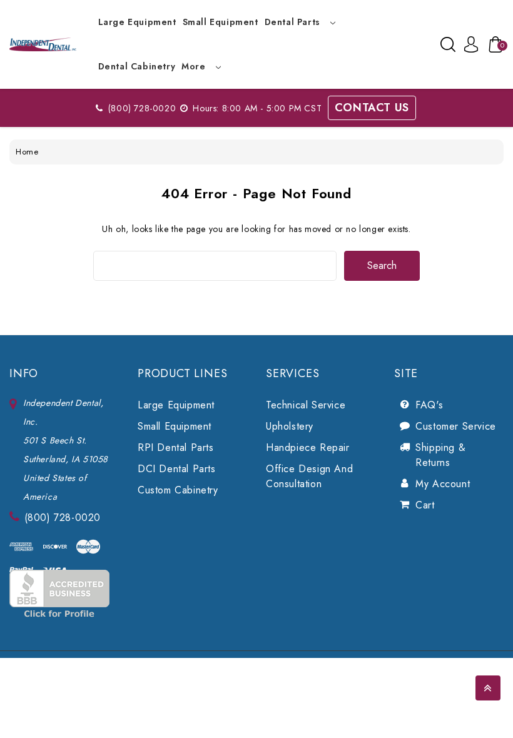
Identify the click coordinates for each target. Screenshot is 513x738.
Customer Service (455, 426)
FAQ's (429, 405)
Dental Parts (294, 22)
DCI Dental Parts (177, 469)
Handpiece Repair (308, 447)
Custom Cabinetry (178, 490)
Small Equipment (220, 22)
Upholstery (289, 426)
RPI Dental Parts (176, 447)
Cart (424, 505)
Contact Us (372, 107)
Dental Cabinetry (137, 66)
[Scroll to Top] (487, 687)
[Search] (447, 44)
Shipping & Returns (440, 455)
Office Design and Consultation (309, 476)
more (194, 66)
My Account (442, 484)
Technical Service (305, 405)
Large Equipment (137, 22)
